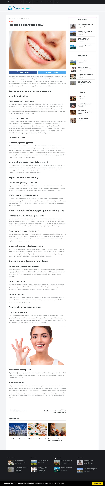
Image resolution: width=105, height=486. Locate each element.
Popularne (82, 56)
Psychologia (28, 2)
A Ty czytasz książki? (83, 118)
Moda (43, 2)
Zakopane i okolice (82, 60)
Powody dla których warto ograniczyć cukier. (84, 104)
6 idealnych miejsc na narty (84, 45)
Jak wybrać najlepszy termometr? (37, 438)
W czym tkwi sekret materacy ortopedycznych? (85, 25)
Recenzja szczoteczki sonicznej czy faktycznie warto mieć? (56, 439)
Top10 (82, 92)
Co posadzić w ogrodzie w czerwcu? (18, 410)
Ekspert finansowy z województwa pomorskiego (85, 68)
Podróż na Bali (81, 97)
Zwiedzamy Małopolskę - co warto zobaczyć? (85, 32)
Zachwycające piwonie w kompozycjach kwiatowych (84, 82)
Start (14, 2)
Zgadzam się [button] (97, 483)
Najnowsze (82, 20)
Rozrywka (57, 2)
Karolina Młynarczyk (14, 27)
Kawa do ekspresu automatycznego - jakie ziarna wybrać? (85, 112)
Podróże (36, 2)
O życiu (20, 2)
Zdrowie (50, 2)
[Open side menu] (8, 2)
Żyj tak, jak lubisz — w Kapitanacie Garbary (83, 39)
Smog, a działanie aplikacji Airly (17, 438)
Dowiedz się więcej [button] (59, 483)
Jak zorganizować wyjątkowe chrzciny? (20, 461)
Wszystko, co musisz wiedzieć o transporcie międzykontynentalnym (55, 411)
